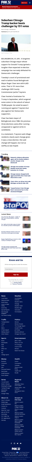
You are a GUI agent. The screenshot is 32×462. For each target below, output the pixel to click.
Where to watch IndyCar (19, 416)
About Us (4, 398)
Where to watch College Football (19, 406)
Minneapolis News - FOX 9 (20, 391)
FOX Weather (18, 312)
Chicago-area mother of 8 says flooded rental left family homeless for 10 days (20, 168)
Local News (4, 298)
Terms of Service (17, 284)
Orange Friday (5, 393)
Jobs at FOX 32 (5, 412)
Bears (2, 340)
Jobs (2, 367)
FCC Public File (5, 416)
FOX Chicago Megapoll (4, 312)
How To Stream (5, 400)
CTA (2, 326)
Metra (3, 328)
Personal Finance (5, 369)
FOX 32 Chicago (5, 29)
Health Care (18, 371)
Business (3, 361)
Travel (3, 324)
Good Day (4, 308)
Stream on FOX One (18, 399)
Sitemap (3, 420)
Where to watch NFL (19, 402)
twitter (17, 443)
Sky (2, 352)
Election (17, 322)
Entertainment (20, 338)
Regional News (18, 381)
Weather (18, 296)
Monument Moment (4, 390)
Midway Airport (5, 332)
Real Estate (4, 371)
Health (17, 359)
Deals (2, 365)
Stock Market (4, 375)
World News (4, 302)
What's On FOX (19, 342)
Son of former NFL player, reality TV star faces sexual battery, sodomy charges (10, 218)
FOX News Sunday (6, 315)
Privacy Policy (18, 282)
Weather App (18, 308)
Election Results (19, 324)
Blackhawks (4, 342)
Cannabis (17, 365)
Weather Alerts (19, 302)
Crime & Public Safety (5, 305)
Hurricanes (17, 310)
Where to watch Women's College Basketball (19, 426)
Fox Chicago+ (18, 344)
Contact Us (4, 406)
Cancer (16, 361)
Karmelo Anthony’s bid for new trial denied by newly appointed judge (10, 232)
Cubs (2, 346)
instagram (14, 443)
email (20, 443)
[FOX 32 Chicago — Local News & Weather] (6, 3)
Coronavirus (18, 363)
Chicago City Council (20, 334)
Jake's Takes (18, 340)
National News (5, 300)
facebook (11, 443)
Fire (2, 350)
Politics (17, 320)
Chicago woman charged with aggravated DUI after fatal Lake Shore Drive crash (20, 175)
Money (3, 359)
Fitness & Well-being (19, 368)
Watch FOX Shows (19, 350)
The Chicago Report (20, 326)
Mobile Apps (4, 402)
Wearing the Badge (6, 386)
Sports (3, 338)
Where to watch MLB (19, 409)
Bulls (2, 344)
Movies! (17, 348)
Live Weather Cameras (18, 299)
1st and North (5, 382)
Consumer (4, 363)
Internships (4, 414)
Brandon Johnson (19, 332)
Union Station (5, 334)
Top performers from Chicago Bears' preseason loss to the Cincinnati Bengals (20, 189)
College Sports (5, 354)
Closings (17, 304)
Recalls (16, 373)
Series (3, 380)
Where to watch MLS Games (19, 433)
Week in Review (5, 384)
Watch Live (24, 2)
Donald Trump (18, 328)
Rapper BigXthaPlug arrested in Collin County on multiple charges (11, 239)
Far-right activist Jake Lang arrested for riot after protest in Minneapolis (10, 224)
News (3, 296)
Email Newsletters (6, 404)
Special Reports (5, 310)
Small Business (5, 373)
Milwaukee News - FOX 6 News (19, 384)
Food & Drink (18, 346)
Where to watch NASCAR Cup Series (20, 413)
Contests (3, 408)
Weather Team (19, 306)
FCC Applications (5, 418)
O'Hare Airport (5, 330)
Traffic (3, 320)
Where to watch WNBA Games (19, 430)
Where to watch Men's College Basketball (19, 421)
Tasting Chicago (5, 388)
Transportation (5, 322)
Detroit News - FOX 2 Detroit (20, 388)
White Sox (4, 348)
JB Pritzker (17, 330)
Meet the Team (5, 410)
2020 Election (12, 29)
